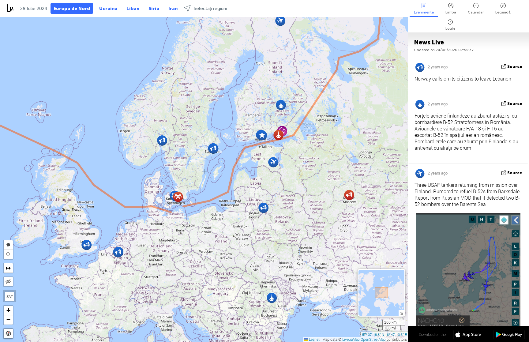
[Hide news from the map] (8, 281)
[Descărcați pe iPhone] (468, 335)
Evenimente (424, 12)
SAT (9, 296)
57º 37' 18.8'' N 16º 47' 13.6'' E (384, 334)
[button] (262, 135)
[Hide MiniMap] (401, 313)
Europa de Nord (72, 8)
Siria (153, 8)
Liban (132, 8)
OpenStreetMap (373, 339)
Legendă (503, 12)
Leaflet (314, 339)
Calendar (476, 12)
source (514, 66)
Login (450, 28)
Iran (173, 8)
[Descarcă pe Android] (508, 335)
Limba (450, 12)
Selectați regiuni (210, 8)
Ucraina (108, 8)
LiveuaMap (351, 339)
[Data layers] (8, 333)
